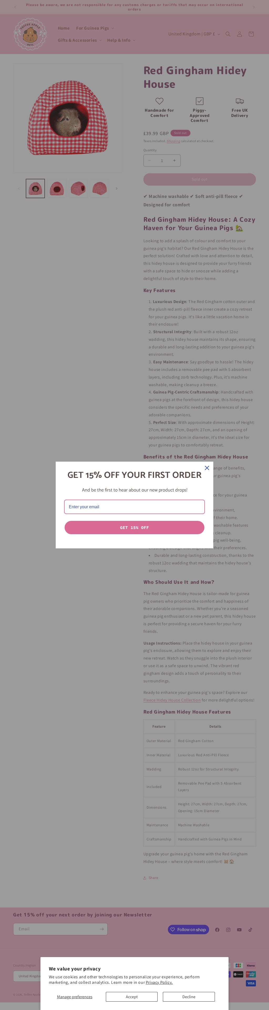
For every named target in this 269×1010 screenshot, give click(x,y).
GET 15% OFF (134, 527)
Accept (132, 997)
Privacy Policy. (159, 982)
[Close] (207, 468)
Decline (188, 997)
